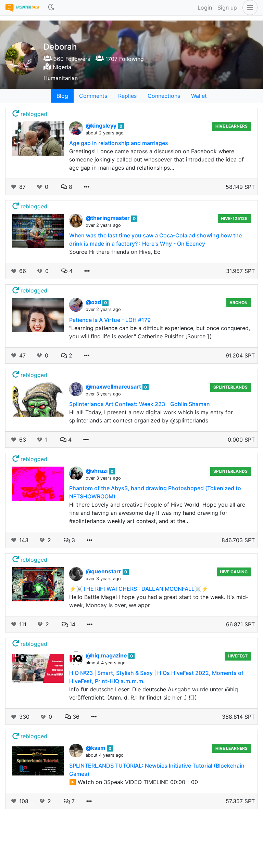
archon (238, 302)
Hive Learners (231, 126)
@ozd (94, 302)
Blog (62, 95)
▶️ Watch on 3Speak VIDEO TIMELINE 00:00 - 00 (133, 782)
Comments (93, 95)
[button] (249, 7)
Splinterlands (230, 387)
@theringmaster (108, 217)
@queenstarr (104, 571)
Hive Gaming (234, 571)
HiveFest (238, 655)
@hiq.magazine (107, 655)
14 (71, 624)
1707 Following (124, 58)
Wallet (199, 95)
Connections (164, 95)
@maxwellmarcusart (114, 386)
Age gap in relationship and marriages (118, 143)
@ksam (96, 747)
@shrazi (97, 470)
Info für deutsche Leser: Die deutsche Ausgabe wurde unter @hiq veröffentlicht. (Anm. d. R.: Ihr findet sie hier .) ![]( (153, 693)
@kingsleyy (102, 125)
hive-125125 (234, 218)
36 (75, 716)
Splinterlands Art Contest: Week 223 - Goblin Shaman (139, 404)
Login (205, 7)
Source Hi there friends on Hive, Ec (114, 251)
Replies (127, 95)
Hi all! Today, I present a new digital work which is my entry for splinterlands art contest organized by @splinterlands (151, 416)
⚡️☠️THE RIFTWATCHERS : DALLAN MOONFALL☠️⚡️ (138, 588)
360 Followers (71, 58)
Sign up (227, 7)
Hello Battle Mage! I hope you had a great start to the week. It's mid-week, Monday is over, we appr (158, 601)
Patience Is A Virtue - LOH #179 (110, 319)
